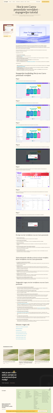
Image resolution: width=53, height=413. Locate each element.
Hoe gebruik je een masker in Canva (21, 335)
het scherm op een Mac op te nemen (23, 303)
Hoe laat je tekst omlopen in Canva (21, 337)
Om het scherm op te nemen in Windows (23, 312)
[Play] (33, 34)
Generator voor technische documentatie (22, 326)
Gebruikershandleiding (19, 328)
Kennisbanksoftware (19, 330)
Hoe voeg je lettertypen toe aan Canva (21, 333)
